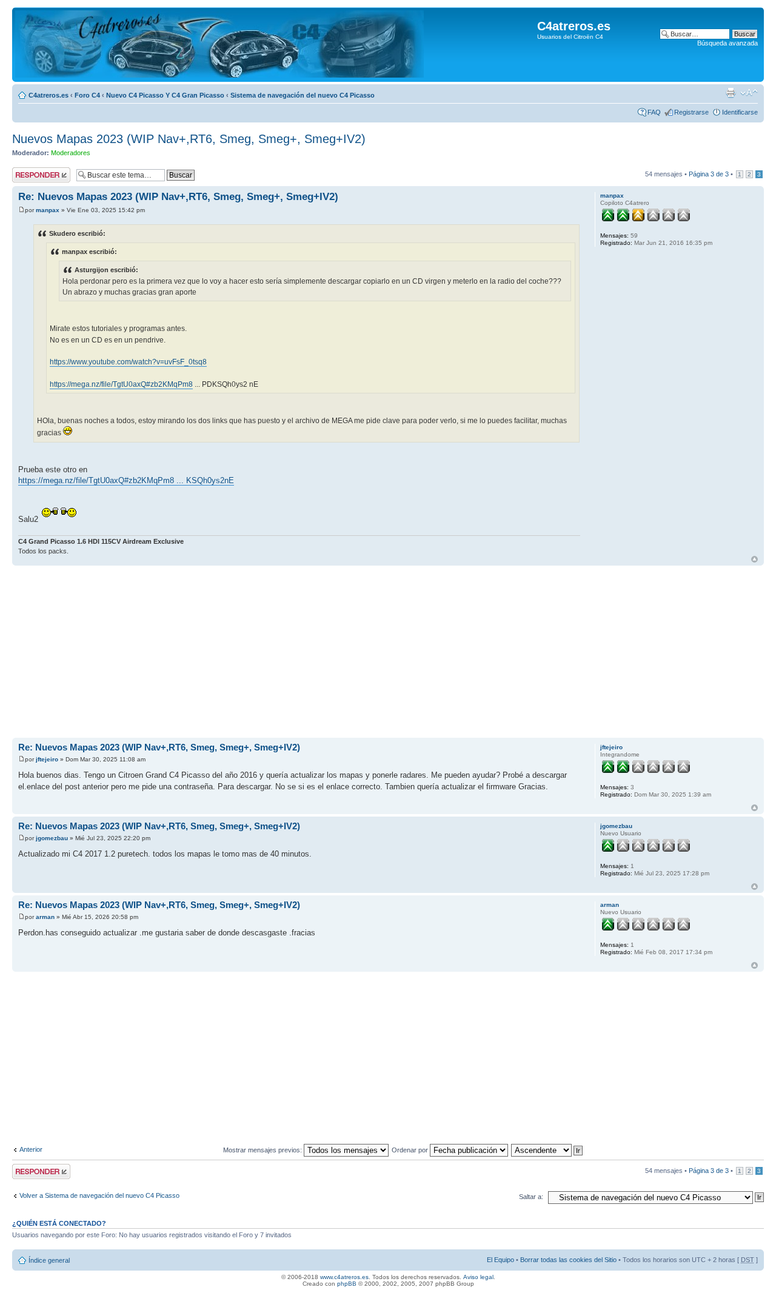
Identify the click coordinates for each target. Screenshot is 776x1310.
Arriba (754, 559)
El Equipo (500, 1259)
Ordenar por (411, 1150)
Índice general (49, 1260)
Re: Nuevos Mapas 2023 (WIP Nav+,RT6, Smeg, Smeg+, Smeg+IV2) (178, 196)
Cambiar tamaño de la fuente (749, 92)
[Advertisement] (376, 653)
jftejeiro (47, 759)
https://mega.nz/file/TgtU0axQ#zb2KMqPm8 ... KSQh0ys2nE (126, 480)
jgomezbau (52, 838)
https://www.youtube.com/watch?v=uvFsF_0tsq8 (128, 362)
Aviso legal (478, 1277)
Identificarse (740, 112)
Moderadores (70, 152)
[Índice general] (219, 44)
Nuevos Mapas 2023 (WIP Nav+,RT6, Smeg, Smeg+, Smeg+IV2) (189, 138)
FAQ (654, 112)
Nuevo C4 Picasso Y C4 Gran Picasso (165, 95)
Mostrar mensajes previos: (263, 1150)
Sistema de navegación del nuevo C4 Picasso (302, 95)
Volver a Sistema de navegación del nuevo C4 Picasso (99, 1195)
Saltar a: (531, 1196)
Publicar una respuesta (30, 174)
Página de (709, 174)
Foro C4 (87, 95)
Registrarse (691, 112)
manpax (47, 210)
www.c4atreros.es (344, 1277)
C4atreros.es (48, 95)
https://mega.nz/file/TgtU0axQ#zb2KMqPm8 (121, 384)
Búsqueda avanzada (727, 43)
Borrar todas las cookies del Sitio (568, 1259)
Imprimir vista (730, 92)
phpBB (346, 1283)
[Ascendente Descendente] (547, 1150)
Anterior (30, 1149)
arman (45, 917)
